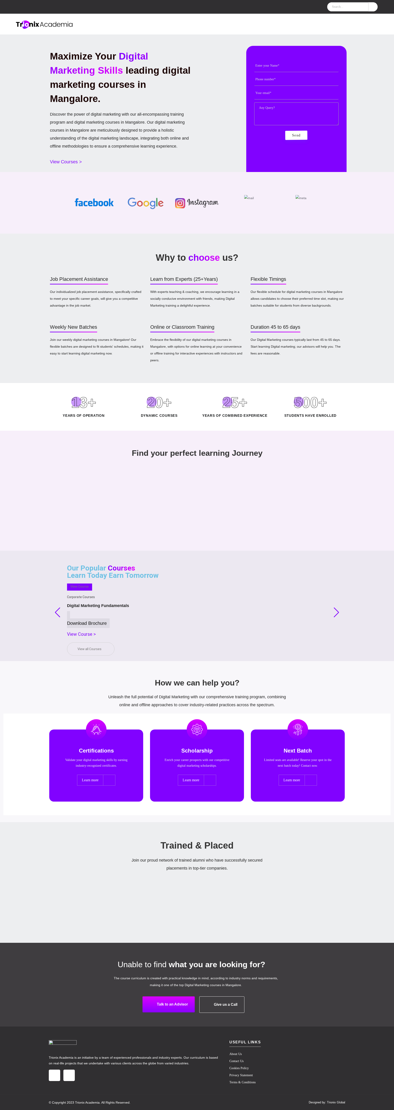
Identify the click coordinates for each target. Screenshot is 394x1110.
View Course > (81, 634)
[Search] (373, 6)
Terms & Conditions (242, 1082)
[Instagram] (54, 1075)
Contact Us (236, 1061)
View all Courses (89, 649)
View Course (79, 586)
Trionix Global (336, 1102)
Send (296, 135)
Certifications (96, 751)
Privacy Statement (241, 1075)
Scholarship (197, 751)
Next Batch (298, 751)
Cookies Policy (239, 1068)
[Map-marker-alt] (69, 1075)
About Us (235, 1054)
